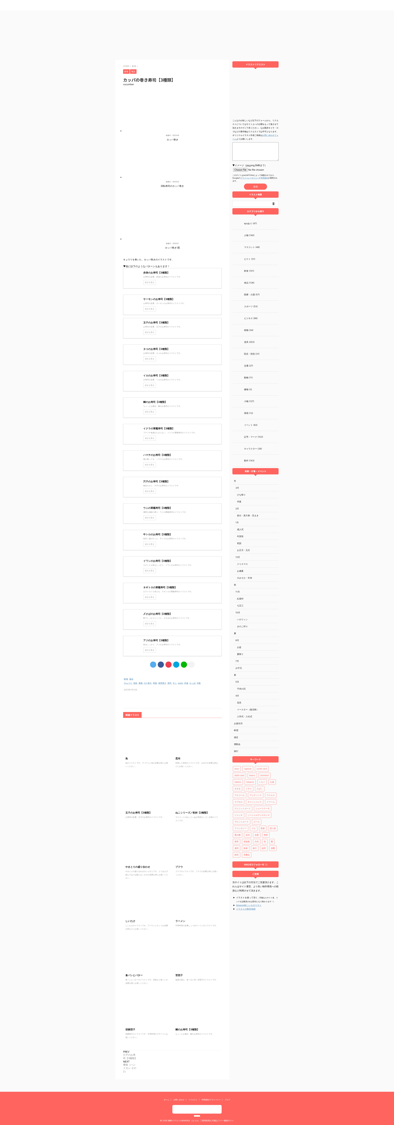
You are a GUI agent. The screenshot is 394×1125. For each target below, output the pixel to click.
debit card (239, 775)
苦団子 (179, 975)
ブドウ (179, 866)
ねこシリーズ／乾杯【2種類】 (192, 812)
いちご (262, 782)
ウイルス (271, 795)
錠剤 (264, 848)
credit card (262, 768)
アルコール (240, 795)
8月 (237, 640)
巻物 (141, 683)
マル (254, 828)
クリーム (271, 802)
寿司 (169, 683)
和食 (155, 683)
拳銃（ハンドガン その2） (129, 1068)
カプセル (239, 802)
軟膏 (246, 848)
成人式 (240, 529)
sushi (180, 683)
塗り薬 (273, 828)
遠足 (236, 737)
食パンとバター (134, 975)
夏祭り (240, 654)
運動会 (237, 744)
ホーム (166, 1100)
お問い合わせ (178, 1100)
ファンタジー (241, 828)
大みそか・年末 (244, 578)
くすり (249, 788)
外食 (186, 683)
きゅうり (128, 683)
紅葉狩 (240, 598)
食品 (131, 679)
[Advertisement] (197, 33)
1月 (237, 522)
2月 (237, 508)
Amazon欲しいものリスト (248, 905)
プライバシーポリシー (249, 178)
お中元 (238, 668)
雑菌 (273, 848)
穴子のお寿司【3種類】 (130, 1056)
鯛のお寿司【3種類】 (187, 1029)
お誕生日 (238, 723)
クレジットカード (243, 808)
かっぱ (192, 683)
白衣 (257, 841)
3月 (237, 487)
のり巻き (148, 683)
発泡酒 (247, 841)
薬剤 (237, 848)
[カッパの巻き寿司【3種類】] (176, 665)
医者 (263, 828)
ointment (264, 775)
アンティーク (256, 795)
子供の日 (241, 688)
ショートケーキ (263, 808)
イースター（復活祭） (248, 709)
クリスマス (242, 564)
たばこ (260, 788)
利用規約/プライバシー (211, 1100)
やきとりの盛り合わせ (137, 866)
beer (237, 768)
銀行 (255, 848)
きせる (238, 788)
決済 (248, 835)
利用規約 (264, 178)
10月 (237, 612)
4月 (237, 695)
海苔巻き (162, 683)
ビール (257, 821)
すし (175, 683)
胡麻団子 (130, 1029)
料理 (236, 730)
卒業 (239, 501)
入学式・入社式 (244, 716)
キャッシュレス (255, 802)
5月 (237, 681)
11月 (237, 591)
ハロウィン (242, 619)
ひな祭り (241, 494)
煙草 (237, 841)
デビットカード (242, 821)
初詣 (239, 543)
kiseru (252, 775)
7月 (237, 661)
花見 (239, 702)
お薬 (272, 782)
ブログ (227, 1100)
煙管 (266, 835)
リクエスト (193, 1100)
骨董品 (247, 855)
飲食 (126, 679)
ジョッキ (239, 815)
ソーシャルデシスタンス (259, 815)
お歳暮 (240, 571)
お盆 (239, 647)
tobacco (250, 782)
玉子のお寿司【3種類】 (138, 812)
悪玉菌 (238, 835)
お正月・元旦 (243, 550)
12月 (237, 557)
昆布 (177, 758)
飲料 (237, 855)
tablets (238, 782)
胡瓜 (135, 683)
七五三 (240, 605)
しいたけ (130, 921)
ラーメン (180, 921)
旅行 (236, 751)
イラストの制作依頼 (245, 909)
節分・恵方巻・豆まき (248, 515)
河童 (199, 683)
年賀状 (240, 536)
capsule (247, 768)
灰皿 (257, 835)
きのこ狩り (242, 626)
